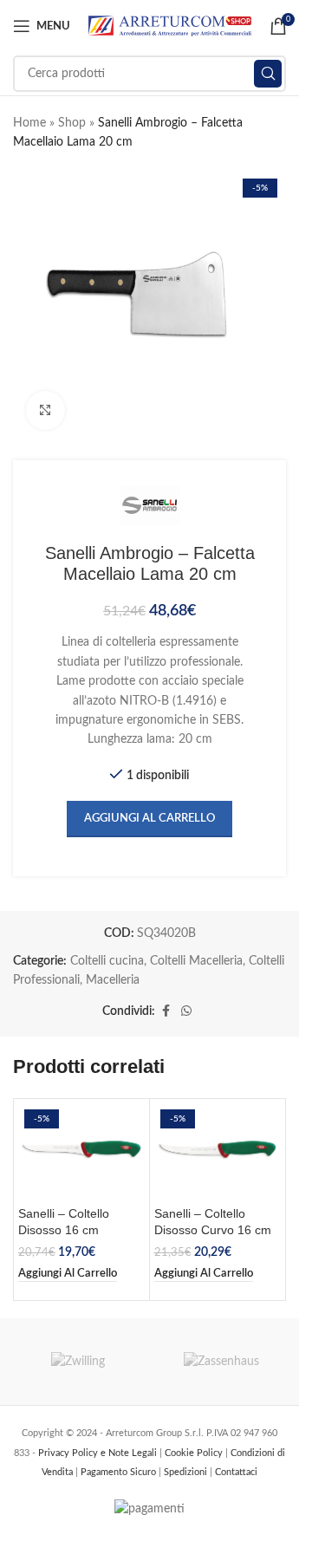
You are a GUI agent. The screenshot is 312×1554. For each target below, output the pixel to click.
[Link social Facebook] (165, 1011)
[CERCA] (268, 74)
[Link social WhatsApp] (186, 1011)
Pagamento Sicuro (120, 1472)
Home (29, 123)
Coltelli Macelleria (196, 961)
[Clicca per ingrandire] (45, 410)
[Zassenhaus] (221, 1361)
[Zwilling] (78, 1361)
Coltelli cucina (107, 961)
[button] (67, 1274)
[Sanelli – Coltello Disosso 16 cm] (81, 1150)
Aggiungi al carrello (149, 818)
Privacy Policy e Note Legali (98, 1453)
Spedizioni (187, 1472)
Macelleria (113, 980)
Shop (72, 123)
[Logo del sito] (170, 26)
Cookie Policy (195, 1453)
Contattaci (236, 1472)
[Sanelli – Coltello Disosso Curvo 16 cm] (217, 1150)
